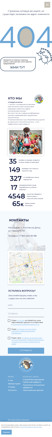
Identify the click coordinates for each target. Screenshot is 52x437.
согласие (20, 321)
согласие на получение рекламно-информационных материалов (23, 331)
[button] (33, 379)
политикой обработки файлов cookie (31, 427)
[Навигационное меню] (47, 5)
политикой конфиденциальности (26, 325)
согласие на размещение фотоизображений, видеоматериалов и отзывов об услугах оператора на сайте (27, 341)
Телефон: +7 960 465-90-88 (22, 236)
